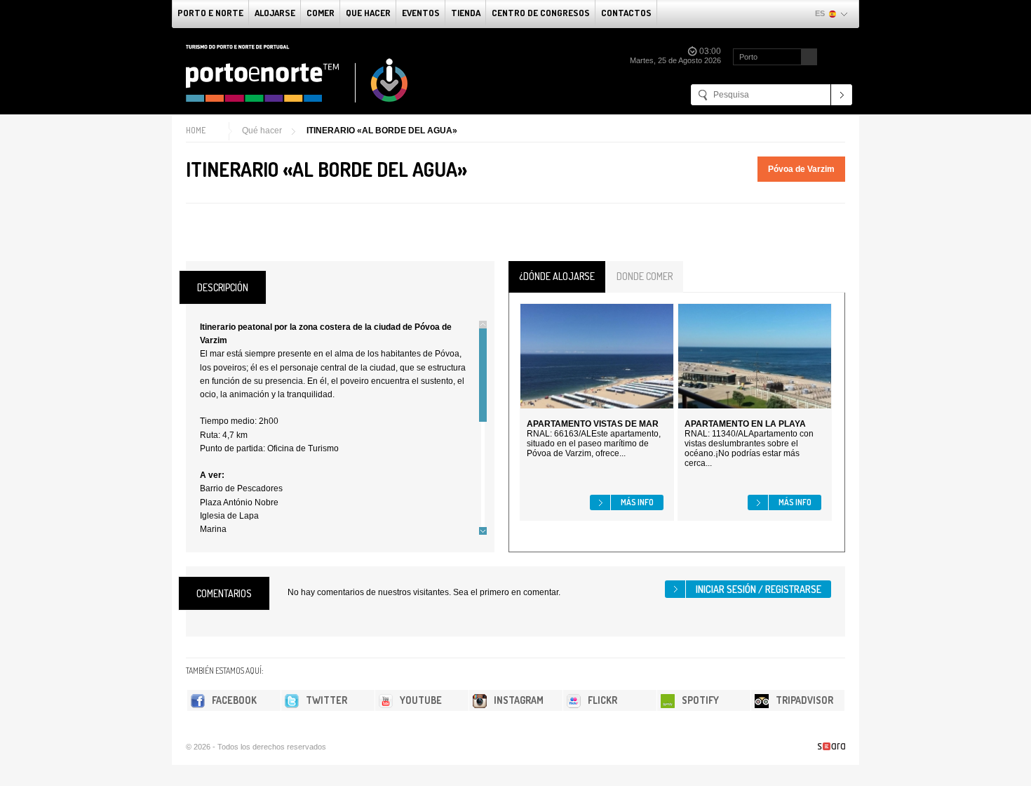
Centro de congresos (541, 12)
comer (320, 12)
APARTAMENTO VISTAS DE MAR (593, 424)
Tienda (465, 12)
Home (195, 130)
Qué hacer (262, 130)
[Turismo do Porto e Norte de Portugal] (297, 73)
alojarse (275, 12)
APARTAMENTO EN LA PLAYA (745, 424)
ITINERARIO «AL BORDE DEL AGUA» (381, 130)
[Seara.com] (831, 746)
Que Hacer (368, 12)
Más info (637, 502)
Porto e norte (210, 12)
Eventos (421, 12)
